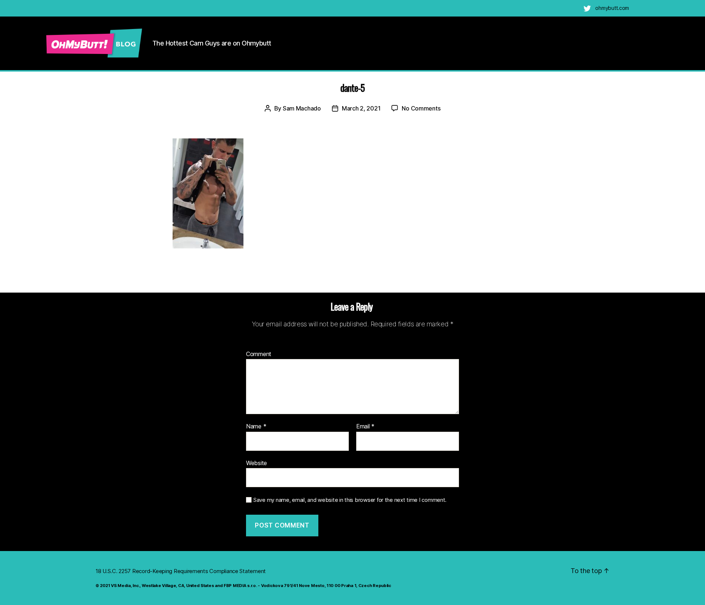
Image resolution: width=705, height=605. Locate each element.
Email (365, 426)
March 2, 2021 (361, 108)
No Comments (421, 108)
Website (256, 462)
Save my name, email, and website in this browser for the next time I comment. (349, 500)
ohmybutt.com (612, 8)
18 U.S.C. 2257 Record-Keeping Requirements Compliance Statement (180, 571)
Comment (258, 354)
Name (256, 426)
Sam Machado (302, 108)
